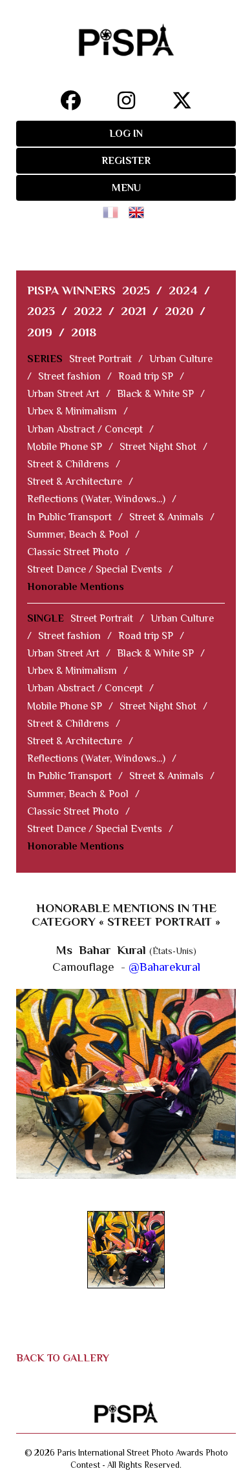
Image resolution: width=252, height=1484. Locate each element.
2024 (183, 290)
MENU (126, 188)
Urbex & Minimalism (72, 411)
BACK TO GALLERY (62, 1358)
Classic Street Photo (73, 552)
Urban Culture (181, 359)
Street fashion (69, 376)
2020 (179, 311)
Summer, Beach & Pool (78, 534)
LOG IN (126, 133)
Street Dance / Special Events (94, 569)
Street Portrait (100, 359)
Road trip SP (145, 376)
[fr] (113, 208)
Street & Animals (166, 517)
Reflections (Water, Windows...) (96, 499)
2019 (39, 332)
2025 (136, 290)
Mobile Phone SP (64, 446)
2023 (41, 311)
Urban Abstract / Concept (85, 429)
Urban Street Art (63, 394)
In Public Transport (69, 517)
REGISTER (126, 161)
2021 (133, 311)
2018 (83, 332)
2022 (88, 311)
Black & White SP (155, 394)
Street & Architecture (74, 481)
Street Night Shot (158, 446)
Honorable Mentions (75, 587)
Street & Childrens (68, 464)
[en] (139, 208)
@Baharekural (164, 966)
